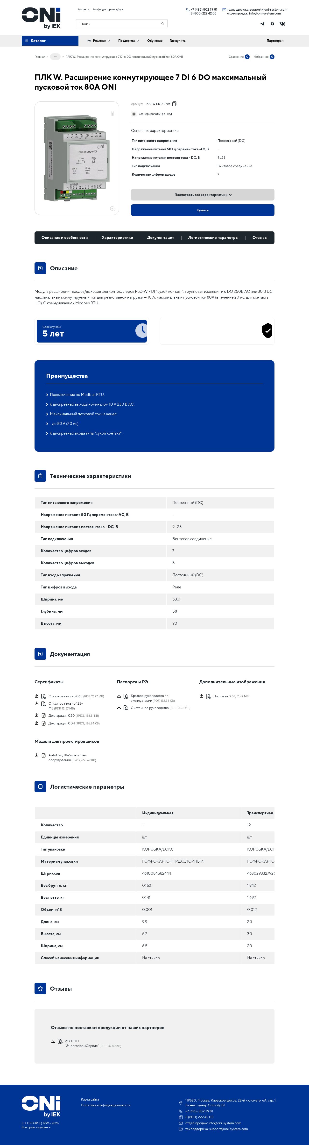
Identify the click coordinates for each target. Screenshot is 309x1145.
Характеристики (117, 237)
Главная (40, 56)
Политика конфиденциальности (106, 1105)
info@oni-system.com (265, 13)
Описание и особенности (65, 237)
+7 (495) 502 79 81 (204, 9)
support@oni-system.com (268, 9)
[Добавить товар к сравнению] (112, 114)
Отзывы (260, 237)
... (55, 56)
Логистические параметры (213, 237)
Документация (160, 237)
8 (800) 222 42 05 (204, 13)
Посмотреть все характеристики (201, 195)
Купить (203, 210)
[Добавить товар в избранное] (112, 108)
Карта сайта (90, 1099)
